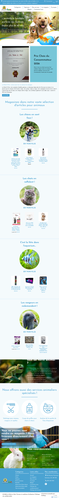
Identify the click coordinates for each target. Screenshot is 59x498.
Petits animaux (19, 480)
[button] (55, 497)
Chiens (17, 475)
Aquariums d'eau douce (21, 484)
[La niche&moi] (6, 8)
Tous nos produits (19, 488)
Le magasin (33, 477)
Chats (16, 477)
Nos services (33, 479)
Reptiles (17, 482)
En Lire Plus (5, 95)
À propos (32, 480)
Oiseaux (17, 479)
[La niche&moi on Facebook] (1, 1)
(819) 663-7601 (50, 480)
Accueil (32, 475)
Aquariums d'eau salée (21, 486)
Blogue (32, 482)
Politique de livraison (35, 490)
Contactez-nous (34, 484)
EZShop (43, 495)
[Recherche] (54, 2)
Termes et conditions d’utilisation (25, 494)
